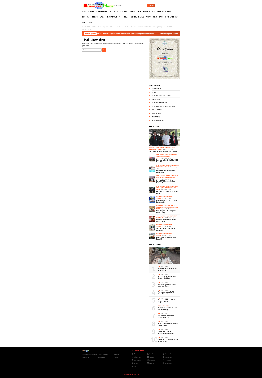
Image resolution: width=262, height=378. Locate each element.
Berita (158, 196)
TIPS (162, 217)
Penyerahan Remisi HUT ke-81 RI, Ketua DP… (167, 161)
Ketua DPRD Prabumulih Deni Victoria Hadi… (165, 182)
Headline (163, 196)
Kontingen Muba (158, 120)
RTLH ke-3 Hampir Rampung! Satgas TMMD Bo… (167, 277)
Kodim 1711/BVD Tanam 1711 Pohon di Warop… (167, 309)
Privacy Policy (103, 354)
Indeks (116, 357)
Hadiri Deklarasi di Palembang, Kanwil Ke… (166, 238)
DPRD (154, 92)
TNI (159, 266)
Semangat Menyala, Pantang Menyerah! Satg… (167, 285)
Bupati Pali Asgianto (159, 103)
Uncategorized (164, 306)
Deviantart (168, 363)
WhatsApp (137, 357)
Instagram (152, 360)
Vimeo (136, 363)
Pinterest (168, 354)
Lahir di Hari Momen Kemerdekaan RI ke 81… (163, 151)
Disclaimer (101, 357)
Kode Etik (85, 357)
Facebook (137, 354)
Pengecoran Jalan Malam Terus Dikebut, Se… (166, 316)
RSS (135, 366)
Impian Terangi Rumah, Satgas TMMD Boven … (168, 324)
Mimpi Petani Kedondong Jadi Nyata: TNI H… (167, 269)
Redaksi (116, 354)
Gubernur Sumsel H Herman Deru (163, 106)
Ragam (169, 216)
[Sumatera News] (98, 5)
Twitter (151, 354)
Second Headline (165, 147)
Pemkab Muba (156, 113)
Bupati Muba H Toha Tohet (161, 95)
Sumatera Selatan (161, 156)
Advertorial (160, 205)
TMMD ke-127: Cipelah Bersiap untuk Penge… (168, 340)
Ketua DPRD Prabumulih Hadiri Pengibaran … (166, 171)
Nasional (162, 165)
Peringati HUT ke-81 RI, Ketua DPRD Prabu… (168, 192)
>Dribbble (168, 360)
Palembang (163, 216)
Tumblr (151, 357)
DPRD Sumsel (156, 88)
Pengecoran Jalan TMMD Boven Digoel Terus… (166, 293)
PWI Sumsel (156, 117)
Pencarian (151, 5)
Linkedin (151, 363)
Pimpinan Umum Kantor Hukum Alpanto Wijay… (166, 220)
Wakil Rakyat (158, 149)
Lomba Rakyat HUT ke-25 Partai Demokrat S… (166, 201)
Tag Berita (156, 99)
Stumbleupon (169, 357)
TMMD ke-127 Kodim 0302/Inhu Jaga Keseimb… (166, 332)
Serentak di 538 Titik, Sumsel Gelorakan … (165, 229)
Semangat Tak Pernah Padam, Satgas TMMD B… (167, 301)
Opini (157, 216)
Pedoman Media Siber (89, 354)
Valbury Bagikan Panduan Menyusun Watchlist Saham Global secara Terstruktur (169, 34)
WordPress (137, 360)
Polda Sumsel (157, 110)
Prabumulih (155, 147)
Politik (176, 205)
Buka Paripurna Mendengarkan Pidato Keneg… (166, 212)
